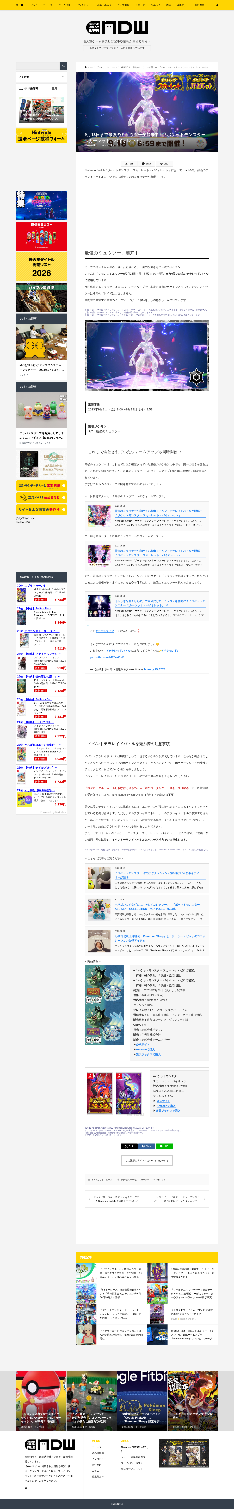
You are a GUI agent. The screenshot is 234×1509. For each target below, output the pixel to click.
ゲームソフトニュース (108, 145)
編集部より (183, 5)
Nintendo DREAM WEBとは (135, 1449)
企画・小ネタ (104, 5)
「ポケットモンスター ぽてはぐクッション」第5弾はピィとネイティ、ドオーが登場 (160, 875)
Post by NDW (23, 522)
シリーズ (140, 5)
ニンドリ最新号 (28, 88)
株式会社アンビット (132, 1468)
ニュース (48, 5)
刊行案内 (199, 5)
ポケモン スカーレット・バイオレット (147, 1179)
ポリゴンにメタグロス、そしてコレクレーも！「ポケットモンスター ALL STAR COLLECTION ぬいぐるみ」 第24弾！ (157, 907)
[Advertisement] (147, 210)
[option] (41, 1412)
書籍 (54, 88)
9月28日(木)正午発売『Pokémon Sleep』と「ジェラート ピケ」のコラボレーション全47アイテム (160, 938)
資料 (168, 5)
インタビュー (84, 5)
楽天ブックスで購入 (148, 1054)
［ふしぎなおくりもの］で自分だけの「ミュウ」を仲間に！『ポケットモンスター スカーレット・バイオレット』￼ (160, 603)
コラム (95, 1470)
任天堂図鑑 (123, 5)
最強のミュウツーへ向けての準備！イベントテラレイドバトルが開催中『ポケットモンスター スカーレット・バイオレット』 (158, 513)
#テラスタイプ (105, 630)
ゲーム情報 (65, 5)
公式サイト (143, 1044)
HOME (33, 5)
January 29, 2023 (154, 669)
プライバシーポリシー (133, 1463)
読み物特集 (98, 1453)
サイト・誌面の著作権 (133, 1457)
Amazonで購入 (145, 1049)
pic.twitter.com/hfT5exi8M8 (107, 657)
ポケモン (125, 1179)
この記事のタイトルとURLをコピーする (147, 1160)
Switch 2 (155, 5)
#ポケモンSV (170, 650)
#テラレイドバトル (119, 650)
